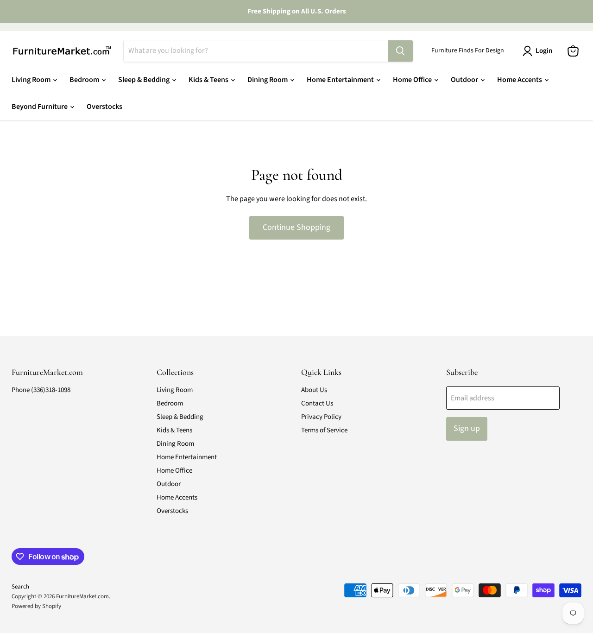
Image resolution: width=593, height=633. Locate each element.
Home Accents (520, 80)
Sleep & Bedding (144, 80)
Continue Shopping (296, 227)
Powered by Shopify (36, 606)
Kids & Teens (209, 80)
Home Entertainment (341, 80)
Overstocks (104, 106)
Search (20, 586)
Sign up (467, 428)
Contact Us (317, 403)
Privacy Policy (321, 417)
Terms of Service (324, 430)
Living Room (32, 80)
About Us (314, 390)
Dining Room (268, 80)
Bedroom (85, 80)
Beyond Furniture (40, 106)
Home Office (413, 80)
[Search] (400, 51)
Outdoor (465, 80)
